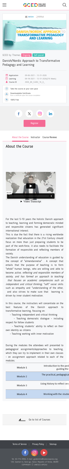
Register (34, 123)
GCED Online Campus (34, 5)
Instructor (35, 137)
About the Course (20, 137)
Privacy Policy (38, 444)
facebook (18, 113)
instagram (40, 113)
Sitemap (53, 444)
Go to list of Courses (39, 419)
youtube (44, 452)
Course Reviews (50, 137)
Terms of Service (20, 444)
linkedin (50, 113)
